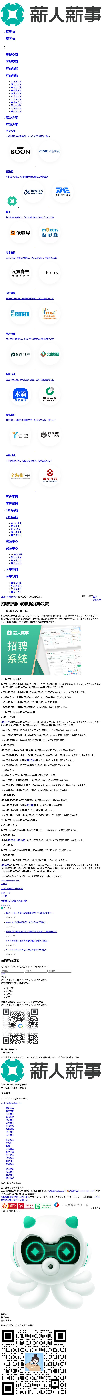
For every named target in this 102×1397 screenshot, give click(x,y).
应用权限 (24, 1197)
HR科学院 (11, 597)
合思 (26, 1200)
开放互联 (10, 1126)
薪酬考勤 (10, 1111)
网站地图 (14, 1197)
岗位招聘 (30, 805)
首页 (3, 597)
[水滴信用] (43, 1208)
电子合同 (10, 1132)
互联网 (9, 1143)
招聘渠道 (30, 760)
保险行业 (10, 1158)
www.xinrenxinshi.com (10, 881)
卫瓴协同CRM (17, 1200)
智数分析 (10, 1129)
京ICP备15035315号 (57, 1191)
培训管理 (10, 1120)
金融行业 (10, 1164)
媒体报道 (10, 1178)
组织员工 (10, 1108)
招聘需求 (5, 722)
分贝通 (97, 1197)
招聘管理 (5, 865)
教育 (8, 1146)
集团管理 (10, 1123)
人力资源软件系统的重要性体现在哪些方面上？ (27, 941)
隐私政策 (5, 1197)
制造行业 (10, 1140)
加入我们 (10, 1172)
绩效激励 (10, 1117)
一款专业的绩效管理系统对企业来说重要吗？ (26, 950)
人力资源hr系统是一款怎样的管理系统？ (26, 922)
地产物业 (10, 1155)
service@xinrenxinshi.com (11, 1103)
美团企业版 (6, 1200)
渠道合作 (10, 1175)
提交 (3, 974)
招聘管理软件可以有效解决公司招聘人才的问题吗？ (31, 932)
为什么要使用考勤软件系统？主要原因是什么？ (29, 913)
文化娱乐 (10, 1161)
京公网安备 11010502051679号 (82, 1191)
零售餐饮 (10, 1149)
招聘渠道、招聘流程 (16, 840)
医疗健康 (10, 1152)
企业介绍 (10, 1169)
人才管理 (10, 1135)
